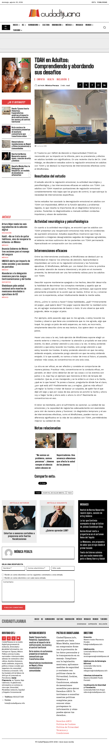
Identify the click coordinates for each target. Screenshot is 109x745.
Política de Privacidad (67, 727)
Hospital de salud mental (54, 493)
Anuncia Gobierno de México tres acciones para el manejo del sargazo (15, 251)
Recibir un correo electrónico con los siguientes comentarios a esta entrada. (34, 575)
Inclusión (62, 79)
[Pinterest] (92, 85)
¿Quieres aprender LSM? (57, 530)
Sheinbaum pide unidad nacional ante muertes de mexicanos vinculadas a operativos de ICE (14, 290)
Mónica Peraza (52, 85)
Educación (6, 233)
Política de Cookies (66, 724)
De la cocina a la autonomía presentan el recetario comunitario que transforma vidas (21, 131)
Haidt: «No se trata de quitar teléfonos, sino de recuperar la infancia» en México (16, 239)
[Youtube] (18, 638)
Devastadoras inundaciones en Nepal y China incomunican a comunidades (21, 145)
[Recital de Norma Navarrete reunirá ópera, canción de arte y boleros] (6, 156)
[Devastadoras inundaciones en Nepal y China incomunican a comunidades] (6, 144)
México (5, 245)
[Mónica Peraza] (36, 85)
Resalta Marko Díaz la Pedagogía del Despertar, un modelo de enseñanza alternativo (21, 170)
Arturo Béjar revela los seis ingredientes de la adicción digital (14, 227)
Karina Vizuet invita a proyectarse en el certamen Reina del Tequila (92, 534)
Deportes (6, 282)
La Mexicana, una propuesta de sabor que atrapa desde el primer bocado (92, 544)
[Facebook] (80, 85)
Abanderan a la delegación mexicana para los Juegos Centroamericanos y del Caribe (16, 276)
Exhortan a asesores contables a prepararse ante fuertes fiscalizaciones (19, 536)
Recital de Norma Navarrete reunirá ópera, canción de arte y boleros (21, 157)
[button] (104, 27)
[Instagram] (9, 638)
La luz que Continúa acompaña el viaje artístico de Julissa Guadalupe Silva (92, 523)
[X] (86, 85)
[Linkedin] (104, 85)
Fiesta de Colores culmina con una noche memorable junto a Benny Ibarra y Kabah (92, 555)
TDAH (70, 493)
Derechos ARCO (64, 721)
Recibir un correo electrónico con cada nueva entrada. (25, 578)
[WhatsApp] (98, 85)
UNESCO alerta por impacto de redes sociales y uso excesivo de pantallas (16, 263)
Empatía (41, 79)
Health (50, 79)
